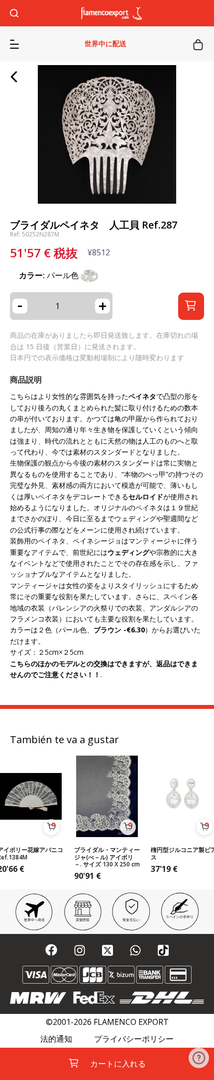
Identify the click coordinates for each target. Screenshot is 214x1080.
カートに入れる (118, 1063)
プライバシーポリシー (134, 1039)
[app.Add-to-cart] (51, 827)
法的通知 (56, 1039)
